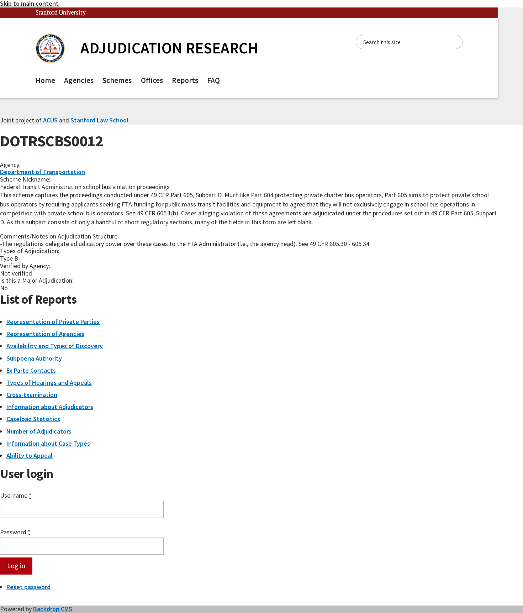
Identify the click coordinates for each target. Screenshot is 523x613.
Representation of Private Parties (53, 322)
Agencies (79, 80)
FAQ (213, 80)
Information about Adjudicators (49, 407)
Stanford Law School (99, 120)
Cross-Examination (31, 395)
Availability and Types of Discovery (54, 346)
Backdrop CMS (52, 609)
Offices (152, 80)
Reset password (28, 587)
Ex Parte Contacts (31, 370)
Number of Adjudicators (39, 431)
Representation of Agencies (45, 334)
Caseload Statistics (33, 419)
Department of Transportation (42, 172)
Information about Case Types (48, 443)
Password (15, 532)
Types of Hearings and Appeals (49, 382)
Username (16, 495)
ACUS (50, 120)
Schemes (117, 80)
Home (45, 80)
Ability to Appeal (29, 455)
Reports (185, 80)
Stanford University (61, 13)
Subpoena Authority (34, 358)
